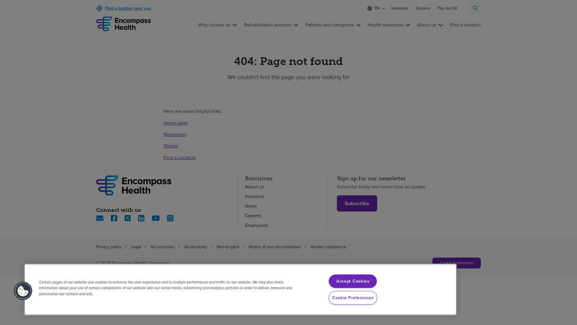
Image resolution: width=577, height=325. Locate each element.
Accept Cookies (353, 281)
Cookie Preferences (353, 297)
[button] (23, 291)
